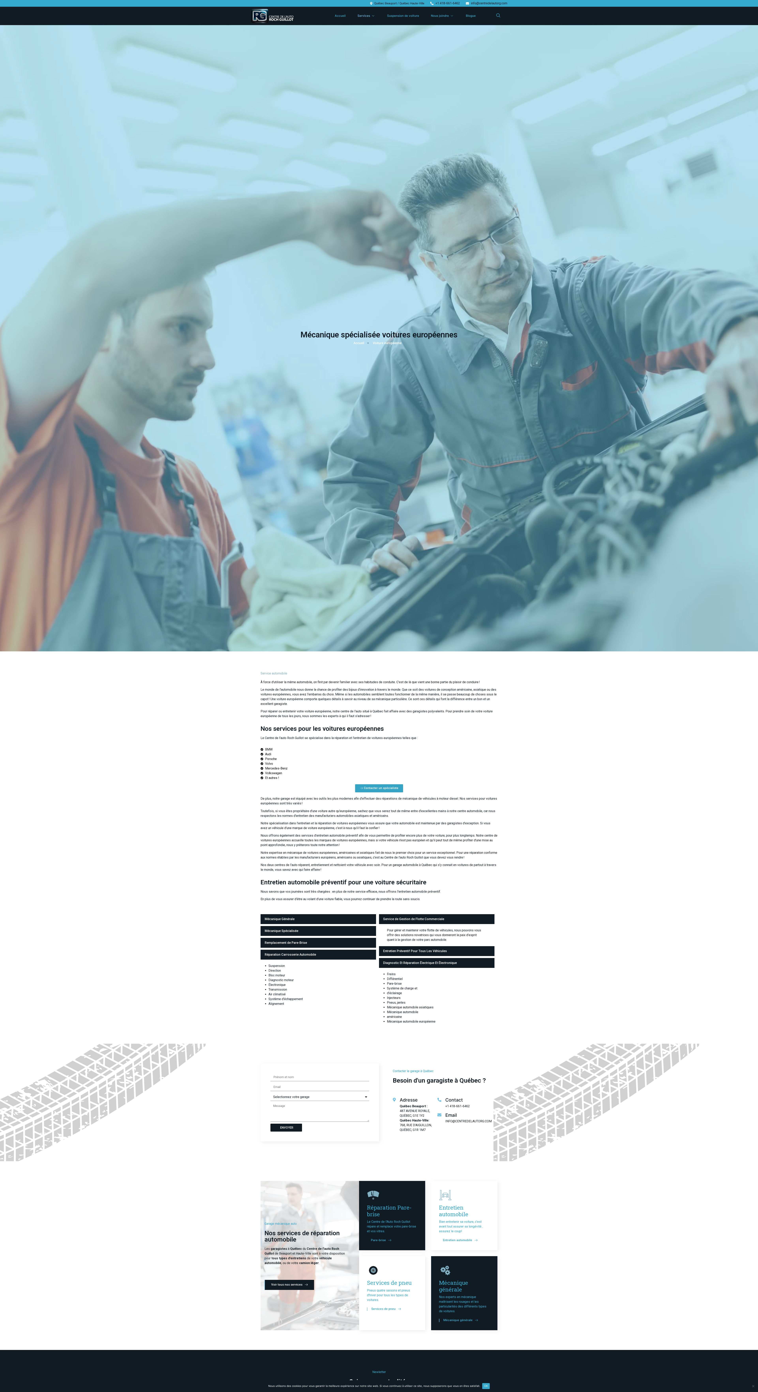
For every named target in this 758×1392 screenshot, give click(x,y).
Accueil (340, 16)
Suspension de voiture (403, 16)
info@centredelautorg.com (489, 3)
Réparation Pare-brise (389, 1211)
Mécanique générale (453, 1286)
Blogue (471, 16)
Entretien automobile (453, 1211)
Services (363, 16)
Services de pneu (389, 1282)
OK (486, 1385)
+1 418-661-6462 (447, 3)
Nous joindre (440, 16)
